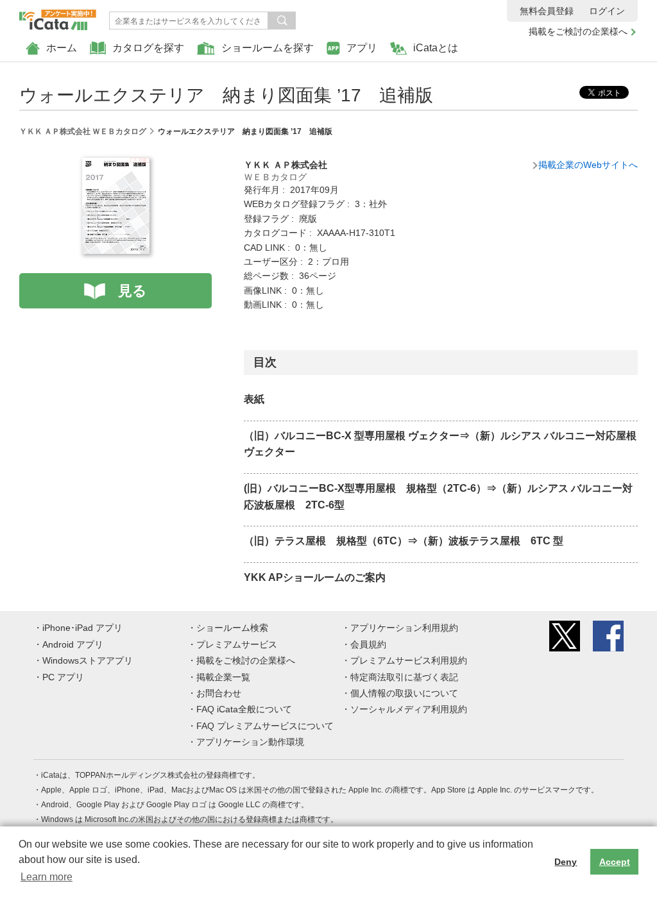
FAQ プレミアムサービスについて (265, 726)
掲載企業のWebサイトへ (588, 165)
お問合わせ (218, 693)
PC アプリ (63, 677)
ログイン (607, 11)
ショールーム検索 (232, 628)
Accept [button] (614, 862)
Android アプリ (72, 644)
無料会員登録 (547, 11)
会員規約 (368, 644)
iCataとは (435, 47)
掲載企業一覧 (223, 677)
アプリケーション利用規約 (404, 628)
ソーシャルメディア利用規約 (408, 709)
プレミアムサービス (236, 644)
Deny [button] (565, 862)
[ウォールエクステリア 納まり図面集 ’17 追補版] (115, 165)
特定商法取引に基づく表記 (404, 677)
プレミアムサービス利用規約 (408, 660)
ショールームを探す (267, 47)
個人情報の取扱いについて (404, 693)
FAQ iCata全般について (244, 709)
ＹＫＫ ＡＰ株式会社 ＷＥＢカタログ (82, 131)
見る (132, 291)
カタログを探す (148, 47)
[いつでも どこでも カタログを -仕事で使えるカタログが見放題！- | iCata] (57, 17)
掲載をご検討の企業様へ (578, 31)
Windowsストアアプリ (87, 660)
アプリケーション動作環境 (250, 742)
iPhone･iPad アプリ (82, 628)
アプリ (361, 47)
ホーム (61, 47)
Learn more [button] (47, 876)
